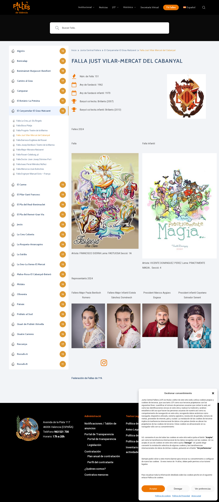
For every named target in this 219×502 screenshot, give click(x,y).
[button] (213, 393)
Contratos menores (96, 474)
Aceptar (153, 488)
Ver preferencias (203, 488)
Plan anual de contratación (103, 456)
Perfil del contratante (100, 462)
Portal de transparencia (101, 439)
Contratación (92, 451)
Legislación (94, 445)
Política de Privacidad (181, 496)
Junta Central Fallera (90, 50)
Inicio (74, 50)
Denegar (178, 488)
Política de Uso (135, 441)
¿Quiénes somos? (95, 468)
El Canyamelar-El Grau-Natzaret (120, 50)
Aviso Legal (196, 496)
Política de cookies (163, 496)
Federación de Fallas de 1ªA (87, 378)
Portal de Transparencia (99, 434)
